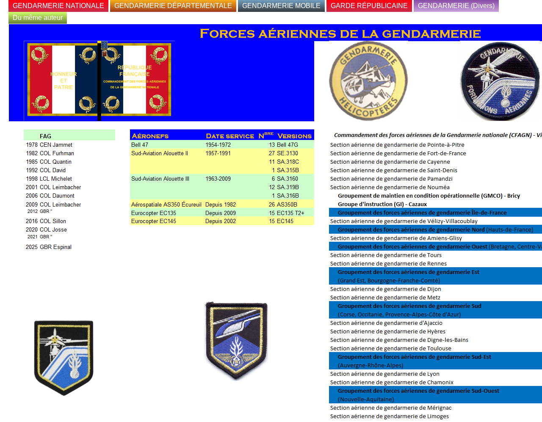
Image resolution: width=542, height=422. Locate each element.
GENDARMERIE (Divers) (456, 5)
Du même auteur (38, 17)
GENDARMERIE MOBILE (281, 5)
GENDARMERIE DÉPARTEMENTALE (173, 5)
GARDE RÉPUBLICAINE (369, 5)
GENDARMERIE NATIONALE (58, 5)
